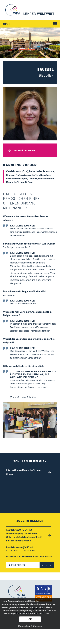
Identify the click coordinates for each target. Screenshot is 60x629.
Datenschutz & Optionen (30, 626)
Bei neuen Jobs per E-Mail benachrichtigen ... (29, 558)
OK (30, 619)
